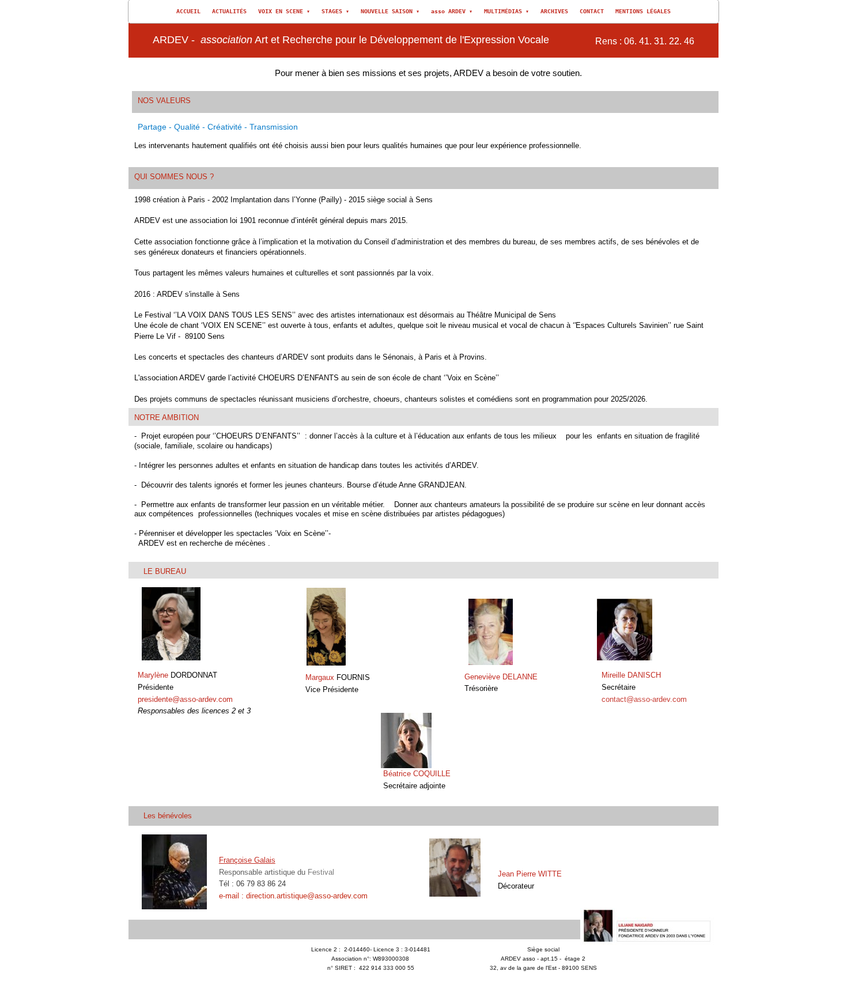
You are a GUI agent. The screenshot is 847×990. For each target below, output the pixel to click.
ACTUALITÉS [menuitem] (229, 11)
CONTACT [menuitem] (592, 11)
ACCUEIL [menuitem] (188, 11)
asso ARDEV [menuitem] (451, 11)
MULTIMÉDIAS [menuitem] (506, 11)
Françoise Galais (247, 860)
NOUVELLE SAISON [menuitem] (390, 11)
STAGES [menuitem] (335, 11)
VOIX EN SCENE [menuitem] (284, 11)
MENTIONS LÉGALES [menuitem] (643, 11)
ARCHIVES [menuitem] (554, 11)
